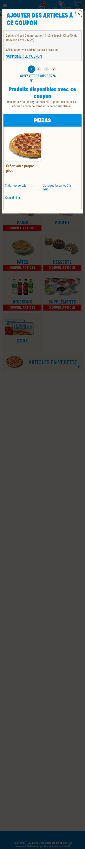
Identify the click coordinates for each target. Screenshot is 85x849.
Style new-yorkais (15, 185)
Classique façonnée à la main (56, 187)
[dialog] (42, 111)
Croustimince (13, 197)
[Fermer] (78, 13)
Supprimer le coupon (24, 56)
